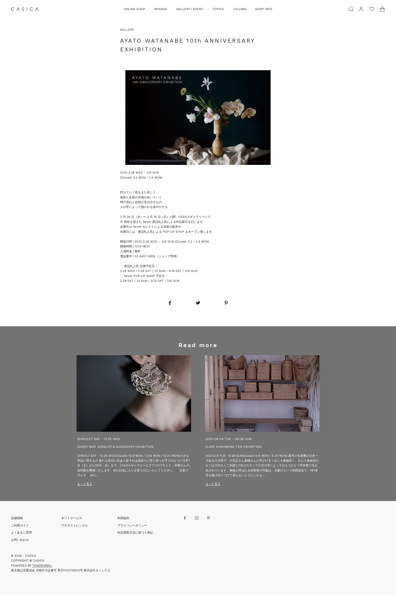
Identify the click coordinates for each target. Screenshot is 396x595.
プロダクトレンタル (74, 525)
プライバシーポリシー (132, 525)
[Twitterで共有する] (198, 303)
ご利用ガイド (20, 525)
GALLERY (127, 29)
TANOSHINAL (42, 565)
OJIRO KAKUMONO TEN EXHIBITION (233, 446)
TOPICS (218, 9)
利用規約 (123, 518)
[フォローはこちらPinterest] (208, 518)
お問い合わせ (20, 540)
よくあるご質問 (21, 532)
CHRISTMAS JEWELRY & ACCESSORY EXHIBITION (115, 446)
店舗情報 (17, 518)
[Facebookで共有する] (170, 303)
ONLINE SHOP (134, 9)
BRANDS (160, 9)
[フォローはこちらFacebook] (184, 518)
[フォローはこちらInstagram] (196, 518)
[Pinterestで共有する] (226, 303)
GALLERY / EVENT (189, 9)
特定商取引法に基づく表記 (135, 532)
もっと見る (84, 484)
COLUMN (239, 9)
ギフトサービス (71, 518)
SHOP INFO (263, 9)
